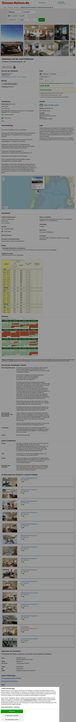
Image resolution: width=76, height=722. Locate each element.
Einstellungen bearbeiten (11, 715)
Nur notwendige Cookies (11, 719)
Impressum (16, 707)
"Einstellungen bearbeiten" (30, 699)
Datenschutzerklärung (7, 707)
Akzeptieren (12, 711)
